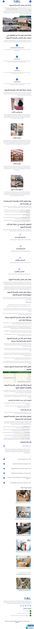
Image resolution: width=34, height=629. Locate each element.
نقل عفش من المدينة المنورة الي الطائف (23, 551)
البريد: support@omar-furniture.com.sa (23, 613)
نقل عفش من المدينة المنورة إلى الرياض (23, 502)
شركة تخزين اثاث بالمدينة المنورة (25, 590)
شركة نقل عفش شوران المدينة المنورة (23, 535)
